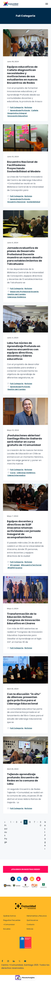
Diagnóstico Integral (17, 113)
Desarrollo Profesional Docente (24, 291)
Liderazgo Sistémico (16, 297)
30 (40, 824)
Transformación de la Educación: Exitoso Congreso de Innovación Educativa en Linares (23, 618)
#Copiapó (15, 565)
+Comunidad (9, 924)
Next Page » (45, 835)
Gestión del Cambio (16, 294)
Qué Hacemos (32, 920)
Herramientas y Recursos (37, 916)
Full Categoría (16, 107)
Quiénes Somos (9, 916)
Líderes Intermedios (16, 475)
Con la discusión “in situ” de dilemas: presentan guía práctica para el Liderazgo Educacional (24, 698)
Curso (13, 472)
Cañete (34, 110)
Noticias (28, 107)
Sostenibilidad (33, 202)
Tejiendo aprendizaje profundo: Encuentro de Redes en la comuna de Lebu (23, 779)
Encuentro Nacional (16, 202)
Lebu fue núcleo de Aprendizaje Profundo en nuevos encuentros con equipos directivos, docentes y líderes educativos (23, 350)
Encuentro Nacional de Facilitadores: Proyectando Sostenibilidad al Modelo (23, 166)
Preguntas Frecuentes (11, 920)
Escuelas (6, 929)
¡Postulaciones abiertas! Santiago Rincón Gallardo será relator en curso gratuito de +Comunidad (24, 440)
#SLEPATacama (14, 568)
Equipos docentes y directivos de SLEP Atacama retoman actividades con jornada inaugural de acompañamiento (24, 529)
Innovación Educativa (17, 116)
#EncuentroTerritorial (31, 565)
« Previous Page (5, 832)
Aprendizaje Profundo (20, 110)
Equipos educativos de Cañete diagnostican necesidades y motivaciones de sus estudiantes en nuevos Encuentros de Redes (22, 74)
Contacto (30, 924)
